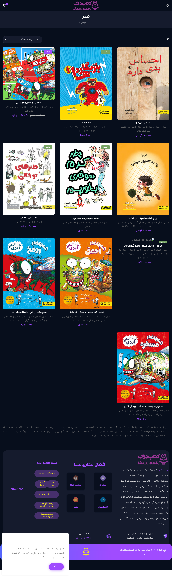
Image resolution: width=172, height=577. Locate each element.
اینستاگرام (76, 485)
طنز (148, 131)
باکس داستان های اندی (28, 103)
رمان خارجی (136, 127)
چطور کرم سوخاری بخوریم (86, 218)
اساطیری (139, 254)
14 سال (151, 127)
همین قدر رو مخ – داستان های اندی (28, 312)
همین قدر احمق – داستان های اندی (86, 312)
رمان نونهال (87, 320)
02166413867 (83, 538)
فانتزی (80, 131)
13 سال (158, 127)
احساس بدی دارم (143, 123)
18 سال (159, 254)
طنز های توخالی (28, 218)
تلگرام (103, 485)
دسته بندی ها (84, 23)
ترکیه (135, 222)
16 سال (125, 250)
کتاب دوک (163, 470)
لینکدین (103, 507)
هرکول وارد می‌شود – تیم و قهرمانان (143, 246)
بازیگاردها (86, 123)
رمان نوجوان (124, 127)
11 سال (100, 127)
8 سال (87, 127)
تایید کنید (56, 566)
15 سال (145, 127)
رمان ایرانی (34, 222)
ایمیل (75, 507)
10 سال (106, 127)
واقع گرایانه (127, 226)
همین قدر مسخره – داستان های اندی (143, 406)
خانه (167, 39)
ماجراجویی (141, 131)
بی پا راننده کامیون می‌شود (143, 218)
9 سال (81, 127)
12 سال (165, 127)
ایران (42, 222)
